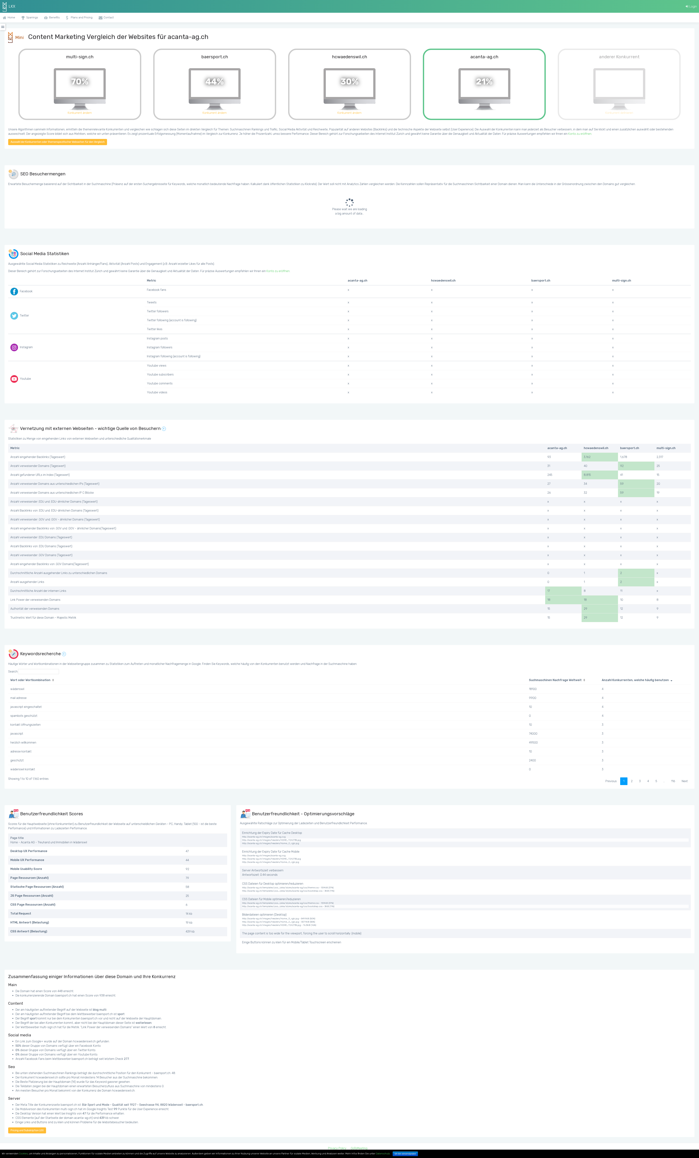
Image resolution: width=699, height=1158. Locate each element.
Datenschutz (383, 1153)
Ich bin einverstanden (405, 1154)
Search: (13, 671)
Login (692, 6)
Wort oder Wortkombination (30, 680)
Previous (611, 781)
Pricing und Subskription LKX (27, 1130)
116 (673, 781)
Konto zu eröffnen (579, 133)
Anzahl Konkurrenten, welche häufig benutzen (635, 680)
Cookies (23, 1153)
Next (685, 781)
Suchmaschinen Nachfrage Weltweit (555, 680)
